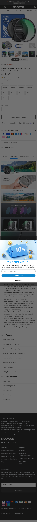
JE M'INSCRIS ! (18, 276)
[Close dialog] (35, 241)
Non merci (18, 280)
